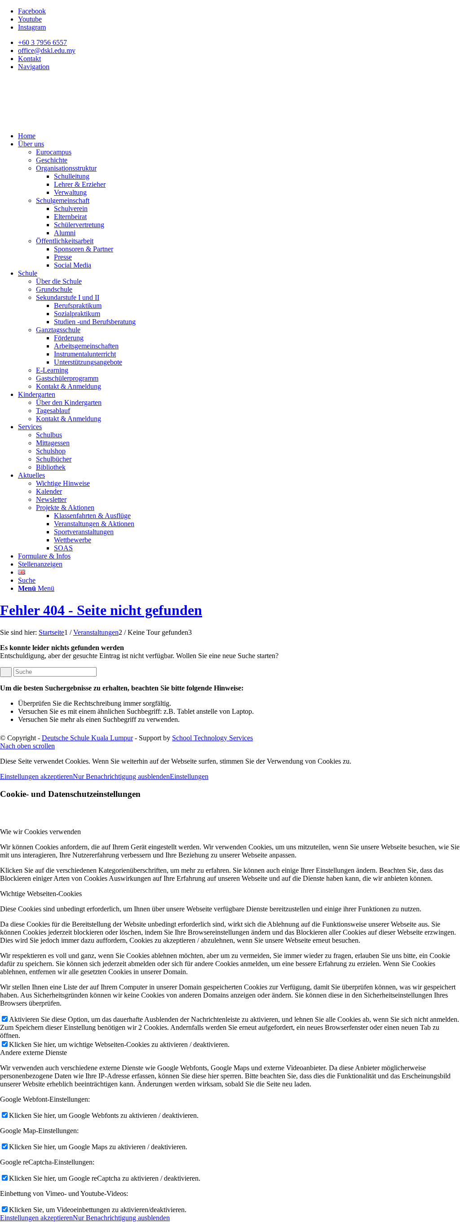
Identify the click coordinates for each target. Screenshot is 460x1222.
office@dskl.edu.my (46, 50)
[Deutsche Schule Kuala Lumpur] (67, 120)
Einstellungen (189, 776)
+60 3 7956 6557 (42, 42)
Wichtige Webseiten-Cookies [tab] (41, 893)
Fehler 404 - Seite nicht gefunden (101, 610)
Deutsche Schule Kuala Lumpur (87, 738)
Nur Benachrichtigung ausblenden (121, 776)
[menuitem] (239, 43)
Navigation (33, 66)
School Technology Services (212, 738)
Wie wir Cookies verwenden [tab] (40, 831)
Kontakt (29, 58)
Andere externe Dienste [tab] (33, 1052)
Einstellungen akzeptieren (36, 776)
